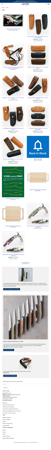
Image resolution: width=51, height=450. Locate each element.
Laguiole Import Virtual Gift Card (13, 28)
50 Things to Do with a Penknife (13, 198)
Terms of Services (6, 436)
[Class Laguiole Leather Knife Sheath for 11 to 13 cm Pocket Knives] (38, 24)
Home (3, 7)
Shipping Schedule (6, 417)
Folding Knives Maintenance (8, 406)
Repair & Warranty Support (8, 438)
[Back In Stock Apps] (38, 147)
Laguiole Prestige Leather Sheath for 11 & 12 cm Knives (38, 98)
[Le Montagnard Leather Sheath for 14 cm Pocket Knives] (13, 116)
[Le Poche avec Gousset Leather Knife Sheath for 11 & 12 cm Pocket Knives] (13, 55)
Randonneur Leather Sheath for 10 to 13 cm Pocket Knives (13, 98)
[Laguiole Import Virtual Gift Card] (13, 20)
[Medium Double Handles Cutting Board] (38, 178)
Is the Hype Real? (8, 349)
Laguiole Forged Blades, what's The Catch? (12, 410)
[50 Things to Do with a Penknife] (13, 182)
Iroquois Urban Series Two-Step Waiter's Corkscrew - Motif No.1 (38, 226)
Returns (4, 430)
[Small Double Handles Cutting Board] (13, 214)
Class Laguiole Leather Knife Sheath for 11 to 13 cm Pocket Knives (38, 37)
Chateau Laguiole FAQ (7, 423)
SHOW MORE (25, 263)
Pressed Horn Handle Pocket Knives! (10, 408)
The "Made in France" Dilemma (9, 413)
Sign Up (5, 387)
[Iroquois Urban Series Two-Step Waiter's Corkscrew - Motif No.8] (13, 242)
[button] (47, 4)
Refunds (4, 432)
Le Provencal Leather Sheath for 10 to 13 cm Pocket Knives (37, 129)
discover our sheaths (10, 375)
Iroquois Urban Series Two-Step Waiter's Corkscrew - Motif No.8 (13, 255)
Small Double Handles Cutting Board (13, 226)
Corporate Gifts (6, 425)
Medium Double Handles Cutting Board (38, 189)
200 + (7, 7)
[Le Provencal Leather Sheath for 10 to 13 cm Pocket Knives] (38, 116)
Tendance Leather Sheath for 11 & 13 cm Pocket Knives (38, 68)
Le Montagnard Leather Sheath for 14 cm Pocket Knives (13, 129)
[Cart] (48, 4)
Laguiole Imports (19, 442)
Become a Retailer (6, 419)
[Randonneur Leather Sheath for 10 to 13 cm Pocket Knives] (13, 86)
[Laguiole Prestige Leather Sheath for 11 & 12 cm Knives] (38, 86)
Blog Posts (5, 402)
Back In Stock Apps (38, 159)
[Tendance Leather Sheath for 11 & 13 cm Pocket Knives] (38, 55)
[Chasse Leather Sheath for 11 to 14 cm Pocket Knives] (13, 147)
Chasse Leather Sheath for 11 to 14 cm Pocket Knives (13, 160)
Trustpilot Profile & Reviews (8, 404)
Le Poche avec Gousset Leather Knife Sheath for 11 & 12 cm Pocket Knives (13, 68)
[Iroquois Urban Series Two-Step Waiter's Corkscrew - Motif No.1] (38, 214)
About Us (4, 421)
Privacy (4, 434)
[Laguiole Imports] (25, 4)
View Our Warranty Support (11, 289)
